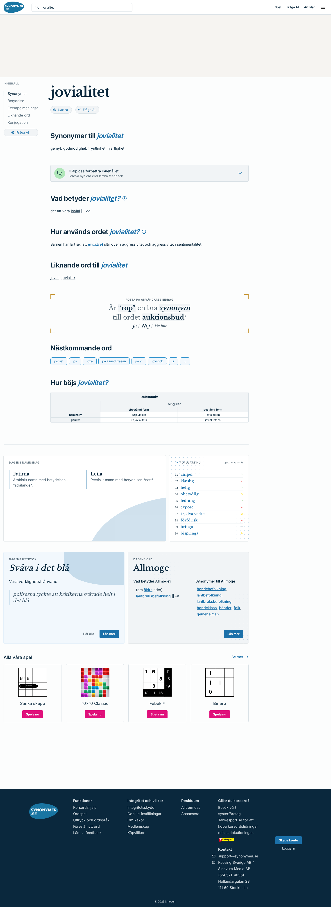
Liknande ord (19, 115)
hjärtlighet (116, 148)
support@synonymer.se (238, 856)
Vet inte (160, 326)
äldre (148, 589)
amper (187, 474)
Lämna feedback (87, 832)
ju (185, 361)
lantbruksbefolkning (153, 596)
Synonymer (17, 93)
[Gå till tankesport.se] (238, 839)
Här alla (88, 634)
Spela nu (32, 714)
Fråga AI (292, 7)
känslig (187, 481)
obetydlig (190, 494)
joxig (138, 361)
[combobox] (86, 7)
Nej (145, 326)
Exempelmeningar (23, 108)
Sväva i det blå (39, 568)
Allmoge (151, 568)
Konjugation (18, 122)
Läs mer (109, 634)
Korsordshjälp (85, 807)
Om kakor (135, 820)
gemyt (55, 148)
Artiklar (309, 7)
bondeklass (207, 607)
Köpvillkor (136, 832)
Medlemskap (138, 826)
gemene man (208, 614)
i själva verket (193, 513)
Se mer (237, 657)
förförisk (189, 520)
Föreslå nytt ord (86, 826)
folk (237, 607)
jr (173, 361)
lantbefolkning (209, 595)
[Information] (124, 198)
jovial (75, 211)
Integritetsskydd (140, 807)
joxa (90, 361)
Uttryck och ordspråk (91, 820)
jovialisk (68, 277)
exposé (187, 507)
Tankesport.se (230, 820)
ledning (188, 500)
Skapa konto (288, 840)
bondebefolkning (211, 589)
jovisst (58, 361)
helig (185, 487)
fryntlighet (96, 148)
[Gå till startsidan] (14, 7)
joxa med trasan (114, 361)
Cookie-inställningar (144, 813)
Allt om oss (190, 807)
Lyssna (63, 110)
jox (75, 361)
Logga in (288, 848)
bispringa (189, 533)
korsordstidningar (243, 826)
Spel (278, 7)
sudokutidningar (239, 832)
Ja (134, 326)
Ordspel (79, 813)
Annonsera (190, 813)
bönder (225, 607)
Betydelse (16, 100)
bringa (187, 526)
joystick (157, 361)
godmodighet (74, 148)
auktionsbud (163, 317)
